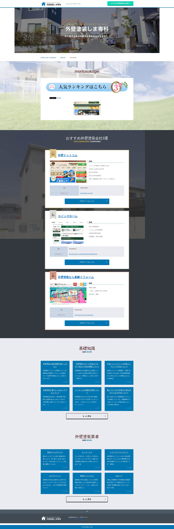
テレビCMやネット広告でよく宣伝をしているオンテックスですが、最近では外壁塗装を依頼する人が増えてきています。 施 (87, 460)
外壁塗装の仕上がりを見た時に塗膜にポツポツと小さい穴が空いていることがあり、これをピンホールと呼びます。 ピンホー (86, 400)
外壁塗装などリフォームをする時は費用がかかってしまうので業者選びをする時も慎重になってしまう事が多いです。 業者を (118, 460)
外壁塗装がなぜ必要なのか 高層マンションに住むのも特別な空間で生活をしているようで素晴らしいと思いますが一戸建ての (86, 374)
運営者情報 (81, 519)
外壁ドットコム (67, 155)
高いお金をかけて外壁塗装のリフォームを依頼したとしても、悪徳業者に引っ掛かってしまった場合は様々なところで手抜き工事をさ (118, 400)
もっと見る (87, 416)
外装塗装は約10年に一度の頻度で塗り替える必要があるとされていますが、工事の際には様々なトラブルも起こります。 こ (54, 400)
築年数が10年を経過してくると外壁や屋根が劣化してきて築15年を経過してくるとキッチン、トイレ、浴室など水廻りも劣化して (86, 483)
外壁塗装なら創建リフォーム (76, 277)
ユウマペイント (55, 476)
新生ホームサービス (55, 452)
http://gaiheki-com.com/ (86, 193)
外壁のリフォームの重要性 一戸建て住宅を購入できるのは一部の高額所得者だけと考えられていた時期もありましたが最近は (118, 374)
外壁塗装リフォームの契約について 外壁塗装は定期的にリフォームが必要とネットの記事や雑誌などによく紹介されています (54, 374)
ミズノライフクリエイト (119, 452)
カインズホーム (68, 216)
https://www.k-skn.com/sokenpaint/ (84, 315)
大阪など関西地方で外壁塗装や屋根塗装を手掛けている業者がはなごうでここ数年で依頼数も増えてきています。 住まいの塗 (118, 483)
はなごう (119, 476)
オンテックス (87, 452)
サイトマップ (71, 519)
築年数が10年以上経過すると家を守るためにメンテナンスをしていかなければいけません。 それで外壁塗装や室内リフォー (54, 483)
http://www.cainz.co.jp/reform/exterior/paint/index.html (83, 254)
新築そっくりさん (87, 476)
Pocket (59, 98)
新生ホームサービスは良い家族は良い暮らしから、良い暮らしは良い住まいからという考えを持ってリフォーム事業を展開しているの (54, 460)
